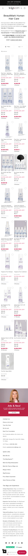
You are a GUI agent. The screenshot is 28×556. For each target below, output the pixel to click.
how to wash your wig (18, 32)
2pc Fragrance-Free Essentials (5, 305)
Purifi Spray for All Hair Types (6, 140)
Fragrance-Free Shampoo (7, 271)
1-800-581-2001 (13, 444)
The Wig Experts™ (8, 459)
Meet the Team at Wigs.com (10, 466)
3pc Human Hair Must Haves (6, 173)
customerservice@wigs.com (13, 447)
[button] (2, 8)
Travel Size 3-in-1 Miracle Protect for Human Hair (7, 239)
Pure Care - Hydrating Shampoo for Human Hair (7, 74)
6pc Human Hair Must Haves (19, 173)
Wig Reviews (6, 473)
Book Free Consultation (9, 431)
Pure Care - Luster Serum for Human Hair (20, 140)
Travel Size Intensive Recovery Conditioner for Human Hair (20, 206)
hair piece (11, 28)
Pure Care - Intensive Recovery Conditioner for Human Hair (20, 74)
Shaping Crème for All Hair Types (7, 338)
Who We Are (6, 455)
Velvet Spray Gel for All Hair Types (19, 305)
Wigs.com (9, 552)
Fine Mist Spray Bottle (6, 371)
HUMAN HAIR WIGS (16, 40)
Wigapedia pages (20, 30)
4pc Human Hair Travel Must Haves (19, 239)
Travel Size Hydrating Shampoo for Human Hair (7, 206)
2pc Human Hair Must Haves (6, 107)
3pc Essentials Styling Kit (20, 338)
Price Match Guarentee (9, 476)
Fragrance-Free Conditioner (20, 271)
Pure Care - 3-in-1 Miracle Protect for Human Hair (20, 107)
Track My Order (7, 425)
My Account (6, 428)
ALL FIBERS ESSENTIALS (16, 37)
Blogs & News (7, 469)
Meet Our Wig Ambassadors (10, 462)
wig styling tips (5, 32)
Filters (8, 46)
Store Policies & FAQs (9, 480)
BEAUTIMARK (10, 35)
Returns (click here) (8, 422)
